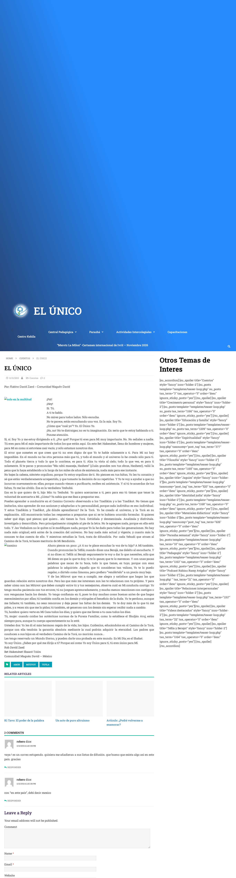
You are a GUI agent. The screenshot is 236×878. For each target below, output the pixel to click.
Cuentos (34, 378)
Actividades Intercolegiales (134, 332)
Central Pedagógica (60, 332)
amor (16, 664)
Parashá (94, 332)
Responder (14, 767)
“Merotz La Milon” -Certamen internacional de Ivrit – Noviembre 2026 (102, 345)
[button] (62, 332)
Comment (10, 827)
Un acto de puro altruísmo (72, 720)
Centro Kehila (26, 336)
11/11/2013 (14, 378)
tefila (45, 664)
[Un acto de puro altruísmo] (79, 698)
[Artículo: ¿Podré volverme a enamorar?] (130, 698)
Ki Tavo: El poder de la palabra (24, 720)
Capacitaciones (177, 332)
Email (8, 864)
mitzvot (31, 664)
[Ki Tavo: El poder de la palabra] (28, 698)
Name (8, 853)
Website (9, 875)
